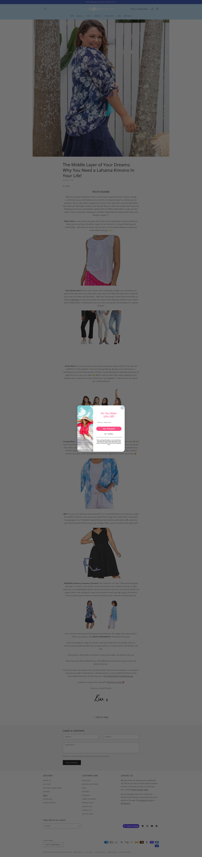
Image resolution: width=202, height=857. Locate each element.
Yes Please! (109, 429)
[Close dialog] (122, 407)
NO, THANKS (109, 434)
